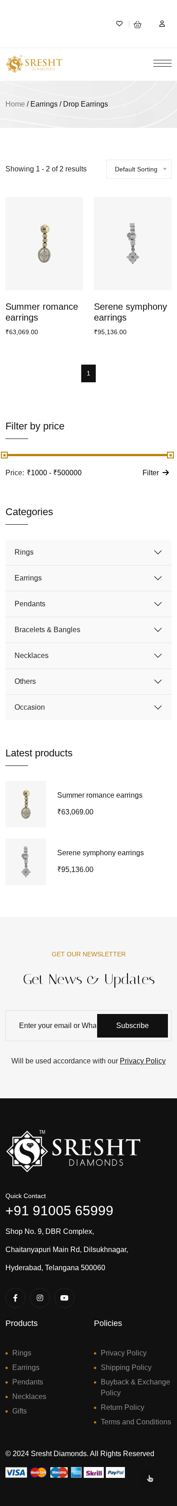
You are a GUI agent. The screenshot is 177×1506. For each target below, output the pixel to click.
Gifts (19, 1411)
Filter (151, 473)
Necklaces (32, 655)
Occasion (30, 707)
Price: (14, 473)
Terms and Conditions (136, 1422)
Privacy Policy (143, 1061)
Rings (24, 552)
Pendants (30, 604)
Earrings (28, 578)
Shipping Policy (126, 1367)
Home (15, 104)
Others (25, 681)
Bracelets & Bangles (47, 630)
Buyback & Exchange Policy (135, 1387)
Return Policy (122, 1407)
